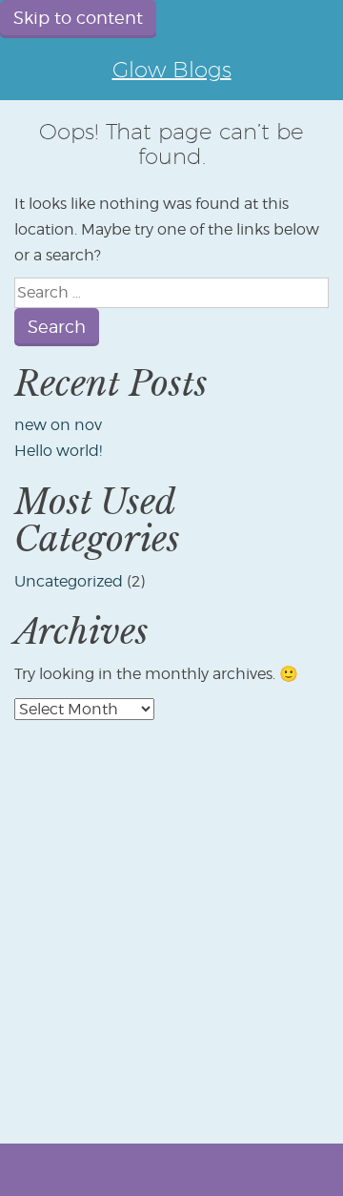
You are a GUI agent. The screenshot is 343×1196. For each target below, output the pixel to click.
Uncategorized (68, 581)
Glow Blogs (172, 69)
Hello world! (58, 451)
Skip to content (78, 18)
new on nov (58, 425)
